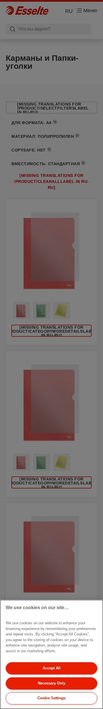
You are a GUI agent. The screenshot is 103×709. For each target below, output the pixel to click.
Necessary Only (51, 683)
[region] (51, 654)
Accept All (52, 668)
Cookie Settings (51, 698)
